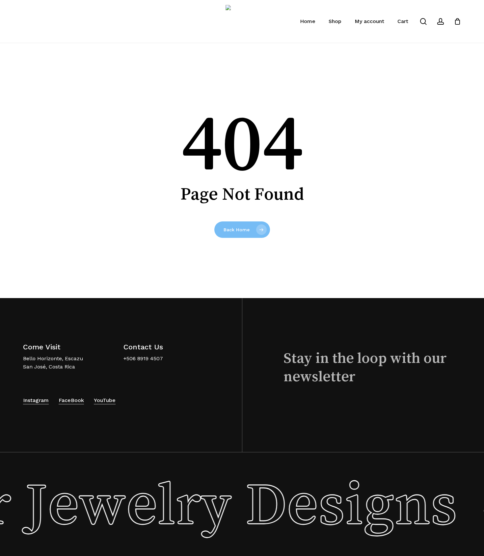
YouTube (105, 400)
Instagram (36, 400)
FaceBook (71, 400)
